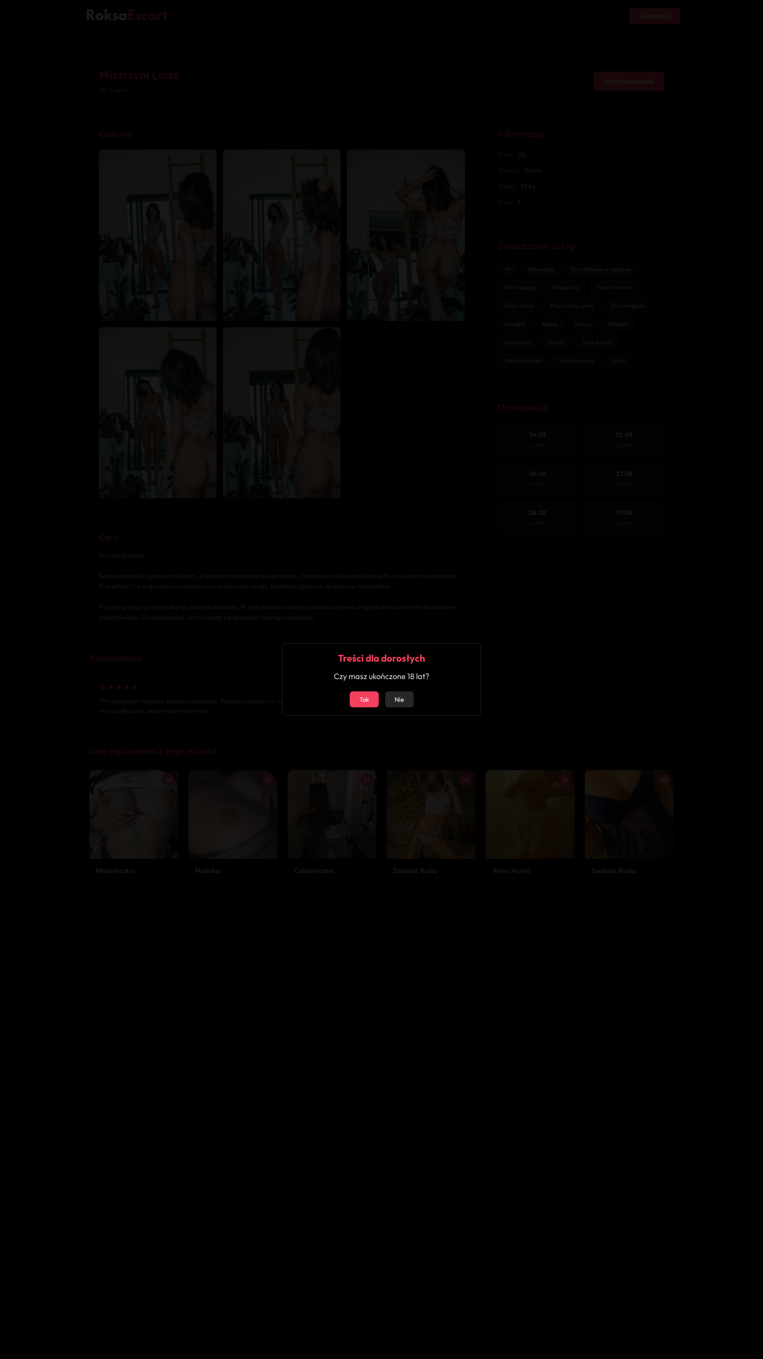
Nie (399, 699)
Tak (364, 699)
